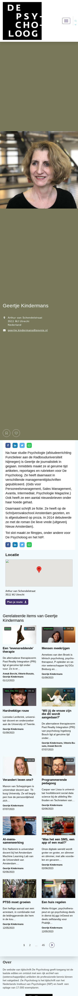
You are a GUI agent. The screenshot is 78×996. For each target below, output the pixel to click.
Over (7, 962)
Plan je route (15, 601)
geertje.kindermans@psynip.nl (28, 330)
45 (43, 945)
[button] (39, 569)
